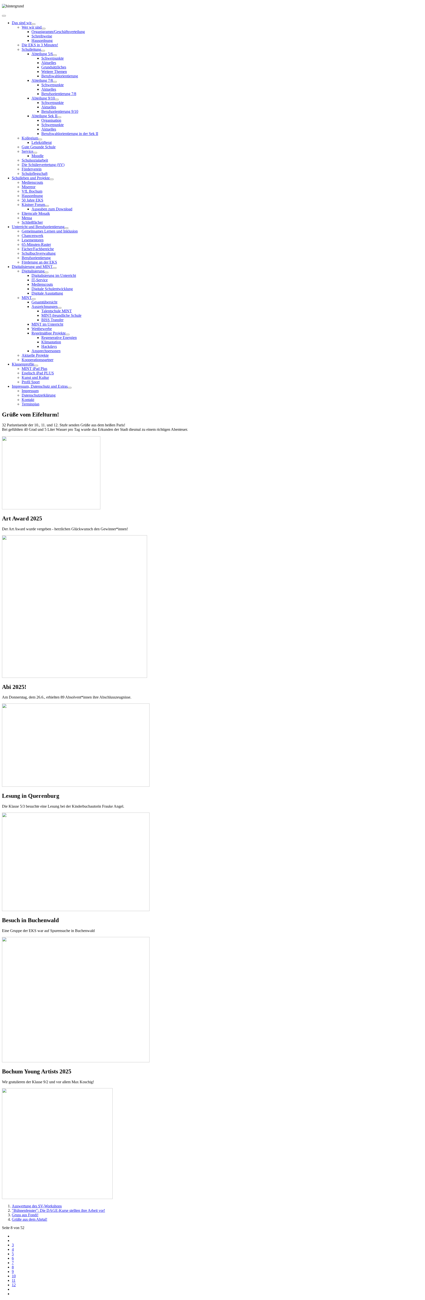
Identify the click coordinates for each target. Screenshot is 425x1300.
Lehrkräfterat (41, 142)
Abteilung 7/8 (42, 80)
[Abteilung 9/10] (57, 99)
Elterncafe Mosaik (36, 213)
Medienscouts (32, 182)
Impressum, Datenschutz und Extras (40, 386)
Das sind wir (21, 23)
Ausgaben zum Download (51, 209)
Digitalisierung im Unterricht (53, 275)
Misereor (28, 187)
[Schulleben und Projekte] (52, 179)
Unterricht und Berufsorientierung (38, 227)
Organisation (51, 120)
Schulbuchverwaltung (39, 253)
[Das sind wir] (33, 24)
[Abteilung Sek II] (59, 117)
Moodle (37, 156)
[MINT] (34, 299)
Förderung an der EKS (39, 262)
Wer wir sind (32, 27)
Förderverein (32, 169)
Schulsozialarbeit (35, 160)
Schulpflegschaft (34, 173)
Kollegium (30, 138)
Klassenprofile (23, 364)
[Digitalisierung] (46, 272)
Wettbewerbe (41, 329)
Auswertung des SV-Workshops (37, 1206)
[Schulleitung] (43, 50)
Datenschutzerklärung (39, 395)
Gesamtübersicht (44, 302)
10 (14, 1276)
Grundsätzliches (53, 67)
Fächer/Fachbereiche (38, 249)
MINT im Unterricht (47, 324)
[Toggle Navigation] (4, 16)
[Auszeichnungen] (59, 308)
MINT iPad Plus (34, 369)
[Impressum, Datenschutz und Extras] (70, 387)
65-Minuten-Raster (36, 244)
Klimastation (51, 342)
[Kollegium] (40, 139)
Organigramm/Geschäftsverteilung (58, 32)
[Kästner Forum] (47, 206)
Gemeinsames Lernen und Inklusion (50, 231)
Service (27, 151)
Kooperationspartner (37, 360)
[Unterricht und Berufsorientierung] (66, 228)
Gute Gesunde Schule (39, 147)
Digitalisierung (33, 271)
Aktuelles (48, 63)
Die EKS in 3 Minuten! (40, 45)
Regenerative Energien (59, 337)
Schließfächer (32, 222)
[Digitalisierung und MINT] (55, 268)
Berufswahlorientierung (59, 76)
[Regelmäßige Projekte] (68, 334)
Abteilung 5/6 (42, 54)
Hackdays (49, 346)
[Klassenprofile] (36, 365)
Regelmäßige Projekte (48, 333)
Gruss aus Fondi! (25, 1215)
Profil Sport (31, 382)
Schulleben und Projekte (31, 178)
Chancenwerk (32, 235)
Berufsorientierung (36, 258)
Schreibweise (41, 36)
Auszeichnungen (44, 306)
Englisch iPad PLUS (38, 373)
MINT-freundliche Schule (61, 315)
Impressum (30, 391)
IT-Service (39, 280)
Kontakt (28, 400)
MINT (27, 298)
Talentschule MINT (56, 311)
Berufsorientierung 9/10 (59, 111)
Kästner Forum (33, 204)
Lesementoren (33, 240)
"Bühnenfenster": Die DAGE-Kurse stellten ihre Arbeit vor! (58, 1210)
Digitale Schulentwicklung (52, 289)
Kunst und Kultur (35, 377)
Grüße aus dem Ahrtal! (29, 1219)
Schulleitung (31, 49)
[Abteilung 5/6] (55, 55)
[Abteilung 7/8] (55, 82)
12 (14, 1285)
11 (13, 1280)
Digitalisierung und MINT (32, 267)
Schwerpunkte (52, 58)
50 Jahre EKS (32, 200)
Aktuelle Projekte (35, 355)
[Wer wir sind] (44, 28)
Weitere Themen (54, 71)
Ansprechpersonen (46, 351)
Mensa (27, 218)
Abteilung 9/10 (43, 98)
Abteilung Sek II (44, 116)
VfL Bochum (32, 191)
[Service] (35, 152)
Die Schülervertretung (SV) (43, 165)
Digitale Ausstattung (47, 293)
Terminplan (30, 404)
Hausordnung (42, 40)
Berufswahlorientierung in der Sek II (69, 134)
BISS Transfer (52, 320)
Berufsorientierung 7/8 (58, 94)
